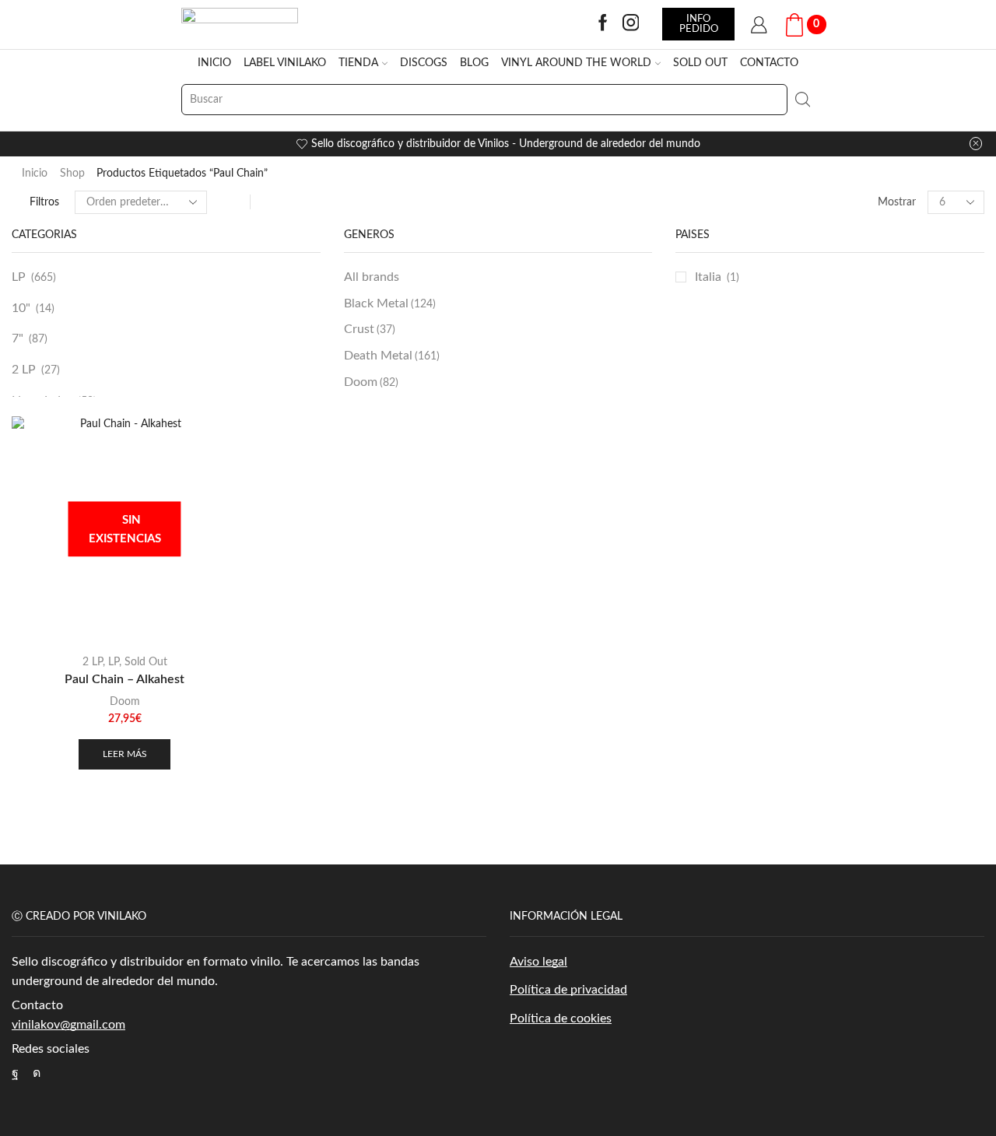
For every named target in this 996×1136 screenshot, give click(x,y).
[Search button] (803, 99)
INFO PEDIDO (698, 23)
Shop (72, 173)
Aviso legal (538, 961)
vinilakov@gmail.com (68, 1025)
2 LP (24, 369)
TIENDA (358, 63)
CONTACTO (769, 63)
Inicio (34, 173)
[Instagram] (631, 24)
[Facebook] (603, 24)
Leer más (125, 754)
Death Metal (392, 355)
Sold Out (145, 662)
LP (19, 277)
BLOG (474, 63)
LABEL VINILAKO (285, 63)
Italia (708, 277)
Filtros (44, 202)
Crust (369, 329)
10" (21, 308)
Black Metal (390, 303)
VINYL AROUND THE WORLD (576, 63)
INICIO (214, 63)
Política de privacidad (568, 989)
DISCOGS (423, 63)
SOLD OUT (700, 63)
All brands (371, 277)
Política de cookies (561, 1018)
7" (17, 338)
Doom (371, 382)
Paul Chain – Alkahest (124, 679)
